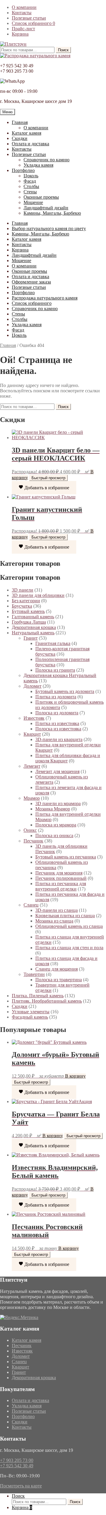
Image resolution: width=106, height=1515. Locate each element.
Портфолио (23, 170)
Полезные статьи (29, 17)
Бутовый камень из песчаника (65, 856)
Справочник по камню (46, 159)
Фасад (30, 181)
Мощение (33, 202)
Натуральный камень (33, 632)
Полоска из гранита (55, 670)
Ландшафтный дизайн (46, 207)
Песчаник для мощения (58, 872)
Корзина (20, 33)
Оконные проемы (41, 197)
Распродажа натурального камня (44, 297)
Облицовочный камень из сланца (69, 926)
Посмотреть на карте (21, 1485)
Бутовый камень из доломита (64, 691)
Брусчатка (22, 605)
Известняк (34, 718)
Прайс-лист (23, 28)
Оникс (30, 830)
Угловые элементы (30, 1011)
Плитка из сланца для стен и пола (69, 947)
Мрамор (32, 798)
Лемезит (32, 766)
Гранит (31, 638)
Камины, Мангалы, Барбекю (52, 213)
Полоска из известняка (58, 728)
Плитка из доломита (55, 696)
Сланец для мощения (56, 968)
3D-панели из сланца (56, 910)
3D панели (22, 589)
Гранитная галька (52, 643)
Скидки (19, 138)
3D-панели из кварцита (58, 739)
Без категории (26, 600)
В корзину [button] (75, 1075)
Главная (20, 122)
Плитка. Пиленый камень (38, 995)
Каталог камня (26, 133)
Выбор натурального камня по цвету (49, 228)
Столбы (31, 186)
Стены (30, 191)
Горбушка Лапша (29, 622)
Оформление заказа (31, 281)
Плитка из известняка (57, 723)
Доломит (33, 686)
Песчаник (33, 840)
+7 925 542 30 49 (16, 1465)
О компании (24, 7)
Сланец (31, 904)
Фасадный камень (30, 1016)
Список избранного (33, 23)
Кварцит (32, 734)
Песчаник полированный (61, 878)
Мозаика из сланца (54, 920)
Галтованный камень (33, 616)
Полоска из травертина (58, 979)
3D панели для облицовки (38, 595)
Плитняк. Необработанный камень (47, 1000)
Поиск (63, 50)
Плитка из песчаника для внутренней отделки (60, 886)
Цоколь (31, 175)
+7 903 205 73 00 (16, 1460)
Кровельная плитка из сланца (65, 915)
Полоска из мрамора (55, 824)
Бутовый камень (28, 611)
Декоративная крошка (34, 627)
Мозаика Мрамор (52, 808)
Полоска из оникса (54, 835)
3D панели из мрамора (58, 803)
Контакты (22, 12)
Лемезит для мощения (57, 771)
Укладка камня (38, 165)
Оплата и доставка (30, 143)
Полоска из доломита (56, 712)
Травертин (34, 974)
